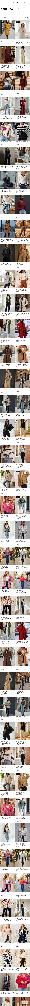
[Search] (5, 2)
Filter (4, 17)
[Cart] (28, 2)
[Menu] (2, 2)
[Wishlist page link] (21, 2)
